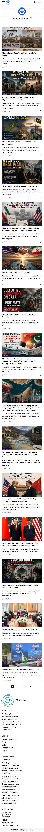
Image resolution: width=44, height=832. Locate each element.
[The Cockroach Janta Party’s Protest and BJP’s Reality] (22, 39)
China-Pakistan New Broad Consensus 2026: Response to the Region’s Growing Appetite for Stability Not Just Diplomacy (19, 361)
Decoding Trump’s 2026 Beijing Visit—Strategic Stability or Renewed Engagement (19, 500)
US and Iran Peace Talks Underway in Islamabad (19, 629)
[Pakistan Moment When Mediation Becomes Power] (22, 655)
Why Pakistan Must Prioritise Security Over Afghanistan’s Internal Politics (18, 98)
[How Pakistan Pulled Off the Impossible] (22, 258)
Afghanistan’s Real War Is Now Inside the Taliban (19, 186)
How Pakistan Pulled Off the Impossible (16, 272)
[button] (4, 2)
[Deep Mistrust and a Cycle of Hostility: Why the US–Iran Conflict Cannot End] (22, 571)
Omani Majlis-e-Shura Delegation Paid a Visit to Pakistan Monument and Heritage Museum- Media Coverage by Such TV (10, 781)
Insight (5, 183)
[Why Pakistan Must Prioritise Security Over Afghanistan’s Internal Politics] (22, 83)
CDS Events (21, 700)
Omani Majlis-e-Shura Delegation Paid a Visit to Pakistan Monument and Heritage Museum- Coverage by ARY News (12, 768)
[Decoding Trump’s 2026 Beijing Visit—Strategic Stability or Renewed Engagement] (22, 485)
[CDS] (8, 2)
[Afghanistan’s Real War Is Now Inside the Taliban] (22, 172)
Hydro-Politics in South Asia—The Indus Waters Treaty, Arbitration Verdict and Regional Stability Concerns (20, 454)
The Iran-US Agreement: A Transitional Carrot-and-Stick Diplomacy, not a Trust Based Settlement (21, 229)
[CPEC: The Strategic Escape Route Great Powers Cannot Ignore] (22, 128)
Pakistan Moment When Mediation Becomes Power (20, 669)
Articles (5, 50)
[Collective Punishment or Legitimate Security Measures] (22, 300)
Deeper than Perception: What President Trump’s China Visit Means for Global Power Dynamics (20, 544)
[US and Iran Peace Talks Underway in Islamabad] (22, 615)
